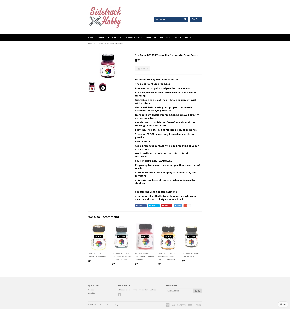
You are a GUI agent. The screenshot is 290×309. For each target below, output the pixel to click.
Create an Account (195, 14)
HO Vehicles (150, 37)
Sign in (183, 14)
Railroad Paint (115, 37)
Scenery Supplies (134, 37)
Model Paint (165, 37)
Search (91, 290)
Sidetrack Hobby (99, 305)
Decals (178, 37)
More (187, 37)
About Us (91, 293)
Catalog (100, 37)
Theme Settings (150, 290)
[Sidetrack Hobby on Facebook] (119, 295)
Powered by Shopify (113, 305)
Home (90, 37)
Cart (197, 19)
